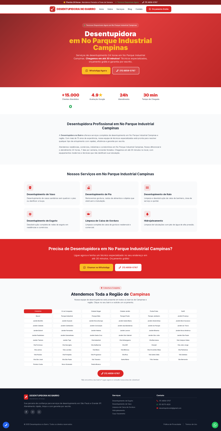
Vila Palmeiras (183, 350)
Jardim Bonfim (38, 321)
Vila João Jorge (183, 345)
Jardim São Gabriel (125, 335)
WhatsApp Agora (98, 70)
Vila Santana (183, 355)
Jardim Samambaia (67, 335)
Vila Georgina (67, 345)
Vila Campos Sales (183, 340)
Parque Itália (96, 316)
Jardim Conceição (96, 326)
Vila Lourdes (67, 350)
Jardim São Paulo (183, 335)
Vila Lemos (38, 350)
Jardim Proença (183, 316)
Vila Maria (96, 350)
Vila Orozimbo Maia (154, 350)
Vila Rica (125, 355)
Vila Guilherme (96, 345)
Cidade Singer (96, 311)
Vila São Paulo (67, 359)
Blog (130, 9)
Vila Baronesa (154, 340)
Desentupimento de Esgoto (122, 401)
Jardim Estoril (38, 330)
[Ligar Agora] (6, 425)
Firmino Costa (38, 364)
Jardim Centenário (67, 326)
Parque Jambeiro (154, 316)
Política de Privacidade (172, 424)
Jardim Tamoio (38, 340)
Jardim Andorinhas (154, 321)
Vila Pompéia (67, 355)
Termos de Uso (191, 424)
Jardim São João (154, 335)
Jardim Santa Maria (125, 321)
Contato (139, 9)
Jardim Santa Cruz (96, 335)
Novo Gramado (67, 364)
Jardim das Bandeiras (125, 326)
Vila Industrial (96, 340)
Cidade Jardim (125, 311)
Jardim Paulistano (38, 335)
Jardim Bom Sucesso (183, 321)
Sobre (110, 9)
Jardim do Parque (154, 326)
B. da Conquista (67, 311)
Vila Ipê (154, 345)
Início (101, 9)
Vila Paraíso (38, 355)
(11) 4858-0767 (150, 2)
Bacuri (38, 316)
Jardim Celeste (38, 326)
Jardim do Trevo (183, 326)
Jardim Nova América (183, 330)
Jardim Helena (96, 330)
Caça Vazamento (118, 414)
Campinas (38, 311)
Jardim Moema (154, 330)
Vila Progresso (96, 355)
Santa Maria (125, 359)
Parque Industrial (67, 316)
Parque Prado (125, 316)
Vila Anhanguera (125, 340)
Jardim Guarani (67, 321)
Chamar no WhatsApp (98, 267)
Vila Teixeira (96, 359)
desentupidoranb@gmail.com (170, 408)
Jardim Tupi (67, 340)
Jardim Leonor (125, 330)
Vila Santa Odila (154, 355)
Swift (183, 311)
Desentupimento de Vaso (122, 404)
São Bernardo (183, 359)
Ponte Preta (154, 311)
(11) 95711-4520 (164, 404)
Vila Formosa (37, 345)
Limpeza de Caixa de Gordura (123, 407)
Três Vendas (154, 359)
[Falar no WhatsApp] (215, 425)
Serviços (120, 9)
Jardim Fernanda (67, 330)
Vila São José (38, 359)
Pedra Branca (96, 364)
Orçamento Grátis (160, 9)
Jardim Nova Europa (96, 321)
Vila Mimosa (125, 350)
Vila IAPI (125, 345)
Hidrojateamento (118, 410)
